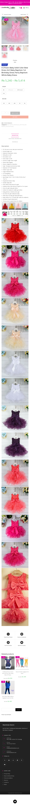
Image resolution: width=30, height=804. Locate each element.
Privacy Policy (7, 773)
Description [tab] (15, 135)
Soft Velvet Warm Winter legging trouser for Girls (8, 697)
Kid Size (4, 98)
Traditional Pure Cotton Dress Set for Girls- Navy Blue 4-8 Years (7, 673)
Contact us (6, 782)
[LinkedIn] (17, 760)
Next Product (23, 14)
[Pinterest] (22, 760)
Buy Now (15, 117)
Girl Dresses (16, 124)
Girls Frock (22, 124)
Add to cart (15, 113)
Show (15, 801)
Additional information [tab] (15, 138)
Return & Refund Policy (9, 776)
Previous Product (7, 14)
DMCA (5, 784)
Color (4, 86)
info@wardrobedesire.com (13, 748)
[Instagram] (13, 760)
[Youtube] (5, 764)
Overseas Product (10, 126)
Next (15, 62)
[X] (5, 760)
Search (18, 709)
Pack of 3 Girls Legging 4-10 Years (22, 672)
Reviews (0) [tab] (15, 141)
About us (6, 780)
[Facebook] (9, 760)
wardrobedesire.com (11, 752)
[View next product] (27, 14)
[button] (26, 18)
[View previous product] (3, 14)
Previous (15, 60)
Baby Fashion (10, 124)
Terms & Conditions (8, 778)
